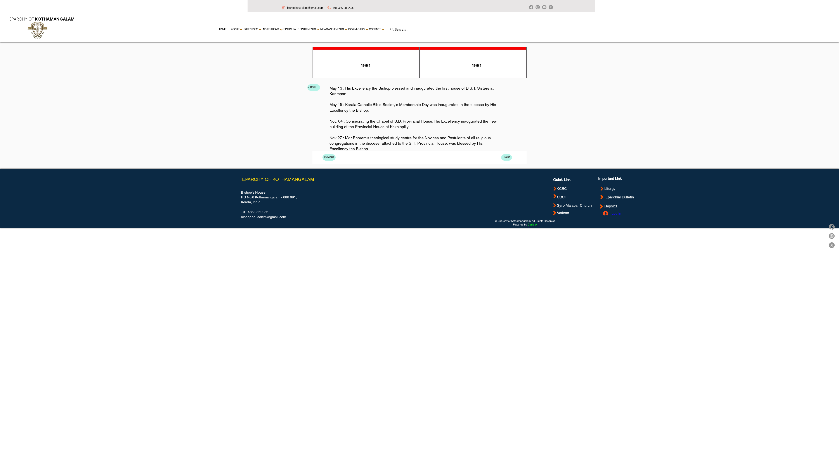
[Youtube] (544, 7)
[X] (551, 7)
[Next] (383, 29)
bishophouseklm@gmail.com (305, 7)
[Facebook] (531, 7)
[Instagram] (538, 7)
